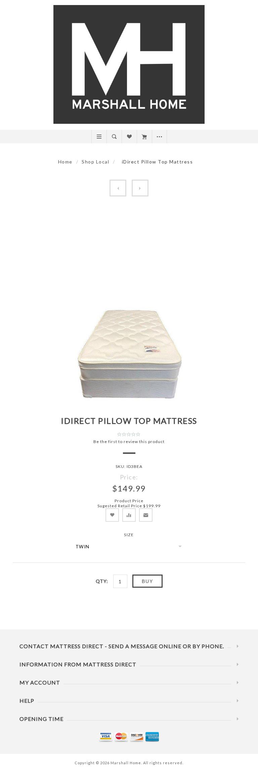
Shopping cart (144, 136)
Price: (129, 477)
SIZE (129, 534)
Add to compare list (129, 515)
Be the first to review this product (129, 441)
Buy (147, 581)
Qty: (102, 581)
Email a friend (146, 515)
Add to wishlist (112, 515)
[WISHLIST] (129, 136)
